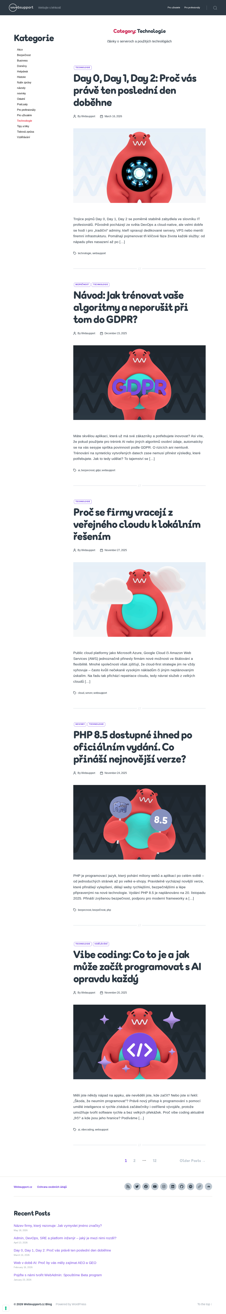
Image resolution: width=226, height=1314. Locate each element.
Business (22, 60)
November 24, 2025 (116, 773)
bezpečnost (98, 909)
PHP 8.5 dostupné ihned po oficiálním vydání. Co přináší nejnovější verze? (132, 748)
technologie (84, 253)
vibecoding (87, 1129)
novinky (21, 93)
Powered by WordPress (71, 1304)
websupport (99, 253)
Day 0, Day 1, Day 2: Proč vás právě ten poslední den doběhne (134, 91)
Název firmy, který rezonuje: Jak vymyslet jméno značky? (58, 1225)
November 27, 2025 (116, 550)
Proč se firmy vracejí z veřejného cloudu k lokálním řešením (136, 525)
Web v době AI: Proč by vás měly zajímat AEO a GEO (55, 1262)
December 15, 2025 (116, 333)
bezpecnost (87, 470)
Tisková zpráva (25, 131)
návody (21, 88)
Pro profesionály (192, 7)
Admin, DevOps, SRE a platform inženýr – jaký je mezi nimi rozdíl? (65, 1238)
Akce (20, 49)
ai (79, 470)
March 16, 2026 (113, 116)
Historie (21, 77)
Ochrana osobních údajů (52, 1187)
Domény (22, 66)
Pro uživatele (174, 7)
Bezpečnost (23, 55)
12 (155, 1161)
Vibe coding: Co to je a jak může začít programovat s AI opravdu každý (137, 967)
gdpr (98, 470)
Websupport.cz (23, 1187)
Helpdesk (22, 71)
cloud (81, 692)
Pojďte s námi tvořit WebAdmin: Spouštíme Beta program (58, 1275)
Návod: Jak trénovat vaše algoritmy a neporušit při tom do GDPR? (130, 308)
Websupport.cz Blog (38, 1304)
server (88, 692)
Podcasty (22, 104)
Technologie (24, 120)
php (109, 909)
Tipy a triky (23, 126)
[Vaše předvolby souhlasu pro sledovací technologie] (6, 1308)
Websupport (88, 116)
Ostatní (21, 98)
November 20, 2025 (116, 992)
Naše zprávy (24, 82)
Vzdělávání (23, 137)
